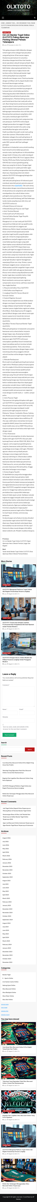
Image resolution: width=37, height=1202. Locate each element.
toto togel (4, 1007)
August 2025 (7, 880)
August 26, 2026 (13, 1085)
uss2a (5, 45)
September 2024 (8, 919)
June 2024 (6, 930)
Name (5, 709)
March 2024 (6, 941)
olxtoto (19, 6)
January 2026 (7, 863)
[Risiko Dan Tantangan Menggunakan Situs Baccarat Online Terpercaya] (18, 1170)
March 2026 (6, 855)
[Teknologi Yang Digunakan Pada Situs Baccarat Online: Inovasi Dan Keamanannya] (18, 1067)
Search (4, 742)
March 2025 (6, 898)
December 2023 (7, 951)
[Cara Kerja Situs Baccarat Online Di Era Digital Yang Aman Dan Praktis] (18, 1033)
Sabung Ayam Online (9, 985)
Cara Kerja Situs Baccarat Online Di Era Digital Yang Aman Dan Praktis (18, 764)
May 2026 (6, 848)
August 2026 (7, 838)
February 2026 (7, 859)
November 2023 (7, 955)
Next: (18, 551)
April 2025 (6, 895)
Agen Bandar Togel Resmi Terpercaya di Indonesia (18, 825)
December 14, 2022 (13, 45)
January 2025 (7, 905)
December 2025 (7, 866)
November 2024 (7, 912)
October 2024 (7, 916)
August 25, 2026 (13, 1119)
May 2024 (6, 934)
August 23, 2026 (13, 629)
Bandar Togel (6, 32)
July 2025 (6, 884)
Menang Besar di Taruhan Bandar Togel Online (17, 810)
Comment (6, 685)
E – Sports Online (8, 978)
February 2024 (7, 944)
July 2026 (6, 841)
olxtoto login (5, 1004)
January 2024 (7, 948)
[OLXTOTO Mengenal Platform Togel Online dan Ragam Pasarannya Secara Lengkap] (18, 575)
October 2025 (7, 873)
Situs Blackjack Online (9, 992)
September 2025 (8, 877)
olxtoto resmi (5, 1014)
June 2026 (6, 845)
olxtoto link (4, 1011)
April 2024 (6, 937)
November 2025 (7, 870)
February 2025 (7, 902)
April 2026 (6, 852)
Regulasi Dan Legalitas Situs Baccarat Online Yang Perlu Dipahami (18, 779)
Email (21, 709)
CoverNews (26, 1197)
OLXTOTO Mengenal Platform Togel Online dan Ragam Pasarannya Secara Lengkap (17, 787)
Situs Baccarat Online (9, 989)
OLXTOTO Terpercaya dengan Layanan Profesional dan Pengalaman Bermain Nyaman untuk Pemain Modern (18, 624)
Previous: (17, 542)
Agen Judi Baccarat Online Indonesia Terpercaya (17, 823)
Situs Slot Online (8, 999)
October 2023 (7, 958)
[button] (3, 17)
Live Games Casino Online (10, 982)
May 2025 (6, 891)
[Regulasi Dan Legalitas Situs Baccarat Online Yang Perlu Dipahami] (18, 1101)
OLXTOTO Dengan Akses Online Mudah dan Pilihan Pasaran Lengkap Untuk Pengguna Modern (17, 660)
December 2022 (7, 962)
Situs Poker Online (8, 996)
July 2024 (6, 927)
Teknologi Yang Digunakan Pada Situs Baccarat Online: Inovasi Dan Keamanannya (17, 771)
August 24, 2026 (13, 594)
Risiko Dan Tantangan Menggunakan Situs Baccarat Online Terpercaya (18, 795)
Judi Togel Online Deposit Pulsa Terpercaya (16, 808)
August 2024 (7, 923)
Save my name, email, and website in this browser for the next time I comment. (16, 728)
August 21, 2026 (13, 664)
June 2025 (6, 887)
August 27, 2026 (13, 1051)
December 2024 (7, 909)
